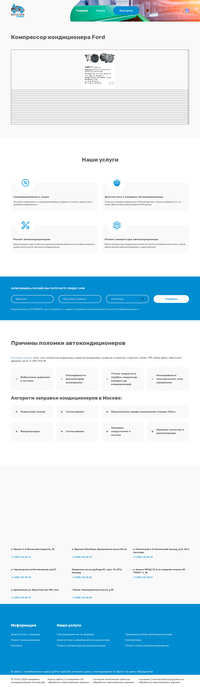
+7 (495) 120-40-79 (21, 597)
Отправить (171, 298)
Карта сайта (55, 679)
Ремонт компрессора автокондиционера (81, 645)
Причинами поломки (21, 357)
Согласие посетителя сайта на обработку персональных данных (113, 681)
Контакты (126, 10)
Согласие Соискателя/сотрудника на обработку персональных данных (161, 681)
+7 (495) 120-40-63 (82, 577)
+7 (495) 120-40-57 (143, 577)
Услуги (100, 10)
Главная (82, 10)
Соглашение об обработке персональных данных (68, 681)
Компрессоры (133, 640)
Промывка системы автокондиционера (148, 634)
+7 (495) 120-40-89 (82, 597)
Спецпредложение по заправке (75, 634)
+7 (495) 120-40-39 (82, 557)
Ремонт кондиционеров (25, 640)
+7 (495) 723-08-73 (21, 577)
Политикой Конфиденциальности (121, 309)
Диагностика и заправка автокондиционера (83, 640)
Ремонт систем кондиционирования (147, 645)
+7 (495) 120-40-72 (21, 557)
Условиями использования (87, 309)
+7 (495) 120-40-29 (143, 557)
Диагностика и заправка (25, 634)
